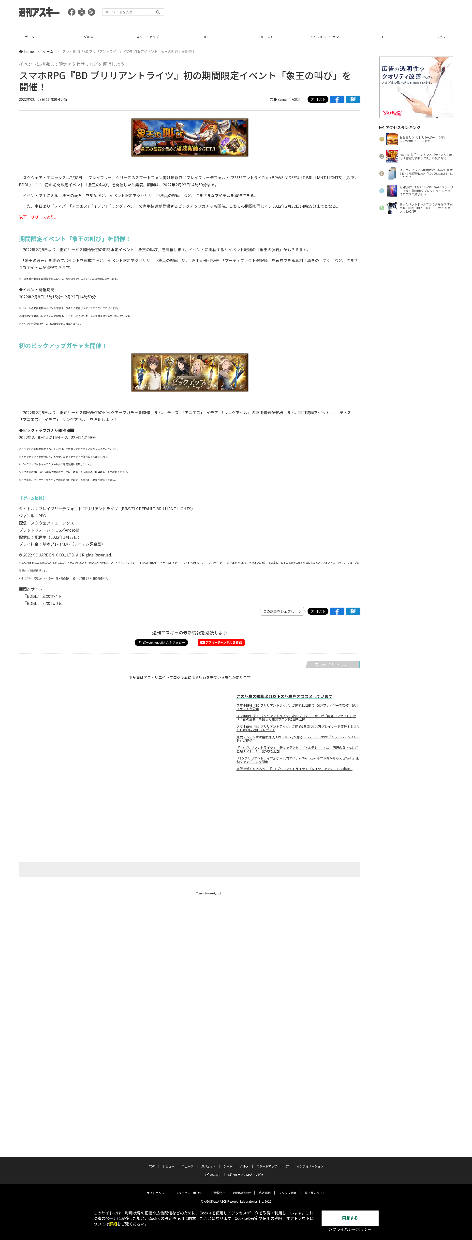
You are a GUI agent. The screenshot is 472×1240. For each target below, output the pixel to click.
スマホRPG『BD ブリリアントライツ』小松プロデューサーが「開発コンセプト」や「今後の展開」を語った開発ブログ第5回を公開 (296, 717)
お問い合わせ (242, 1193)
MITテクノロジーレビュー (250, 1174)
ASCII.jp (215, 1174)
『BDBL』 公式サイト (42, 596)
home (29, 51)
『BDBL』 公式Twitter (43, 603)
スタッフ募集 (287, 1193)
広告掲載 (265, 1193)
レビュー (383, 36)
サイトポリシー (157, 1193)
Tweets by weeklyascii (208, 893)
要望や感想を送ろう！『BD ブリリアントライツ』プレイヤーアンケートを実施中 (294, 769)
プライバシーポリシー (190, 1193)
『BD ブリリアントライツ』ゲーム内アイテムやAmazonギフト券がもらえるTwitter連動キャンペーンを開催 (297, 760)
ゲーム (48, 51)
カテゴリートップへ (335, 664)
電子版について (315, 1193)
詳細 (113, 1224)
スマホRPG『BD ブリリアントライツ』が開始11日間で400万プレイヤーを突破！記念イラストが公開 (297, 707)
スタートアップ (88, 36)
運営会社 (219, 1193)
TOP (325, 36)
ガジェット (208, 1166)
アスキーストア (207, 36)
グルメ (29, 36)
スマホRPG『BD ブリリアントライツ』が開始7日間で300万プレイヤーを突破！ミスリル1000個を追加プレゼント (298, 728)
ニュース (187, 1166)
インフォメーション (265, 36)
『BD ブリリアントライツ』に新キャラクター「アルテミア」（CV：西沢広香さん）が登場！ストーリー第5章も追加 (297, 749)
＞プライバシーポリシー (350, 1229)
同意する (350, 1218)
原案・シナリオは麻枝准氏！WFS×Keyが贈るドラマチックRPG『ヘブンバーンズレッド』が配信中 (298, 738)
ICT (148, 36)
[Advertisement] (363, 13)
